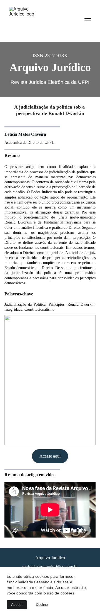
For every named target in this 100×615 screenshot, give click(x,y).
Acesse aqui (50, 456)
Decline (42, 605)
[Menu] (87, 20)
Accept (16, 605)
